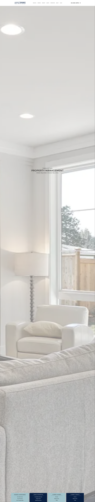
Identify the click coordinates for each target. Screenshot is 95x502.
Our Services (20, 496)
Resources (56, 498)
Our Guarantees (19, 500)
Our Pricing (20, 498)
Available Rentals (38, 496)
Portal (56, 496)
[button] (79, 2)
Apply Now (38, 498)
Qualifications (38, 500)
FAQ (57, 500)
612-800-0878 (75, 3)
